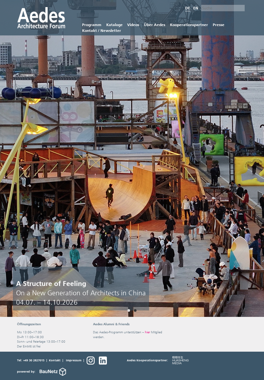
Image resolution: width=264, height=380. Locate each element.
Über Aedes (154, 24)
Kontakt (55, 360)
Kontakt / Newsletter (101, 30)
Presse (218, 24)
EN (195, 8)
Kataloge (114, 24)
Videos (133, 24)
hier (147, 332)
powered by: (26, 371)
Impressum (73, 360)
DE (187, 8)
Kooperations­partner (189, 24)
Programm (91, 24)
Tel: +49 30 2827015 (30, 360)
